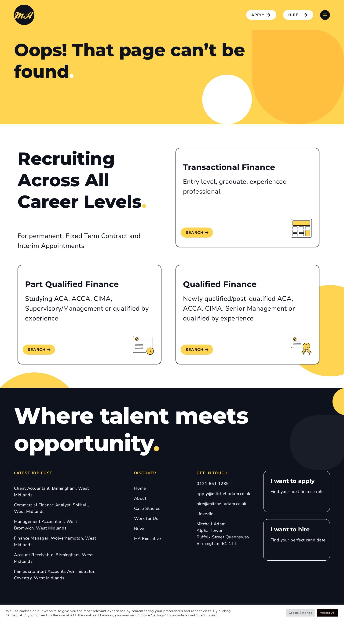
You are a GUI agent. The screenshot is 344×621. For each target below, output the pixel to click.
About (140, 498)
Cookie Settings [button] (300, 613)
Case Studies (147, 508)
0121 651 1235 (213, 483)
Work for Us (146, 518)
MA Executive (147, 538)
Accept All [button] (327, 613)
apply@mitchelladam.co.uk (223, 493)
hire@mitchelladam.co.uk (221, 504)
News (140, 528)
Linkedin (205, 514)
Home (140, 488)
